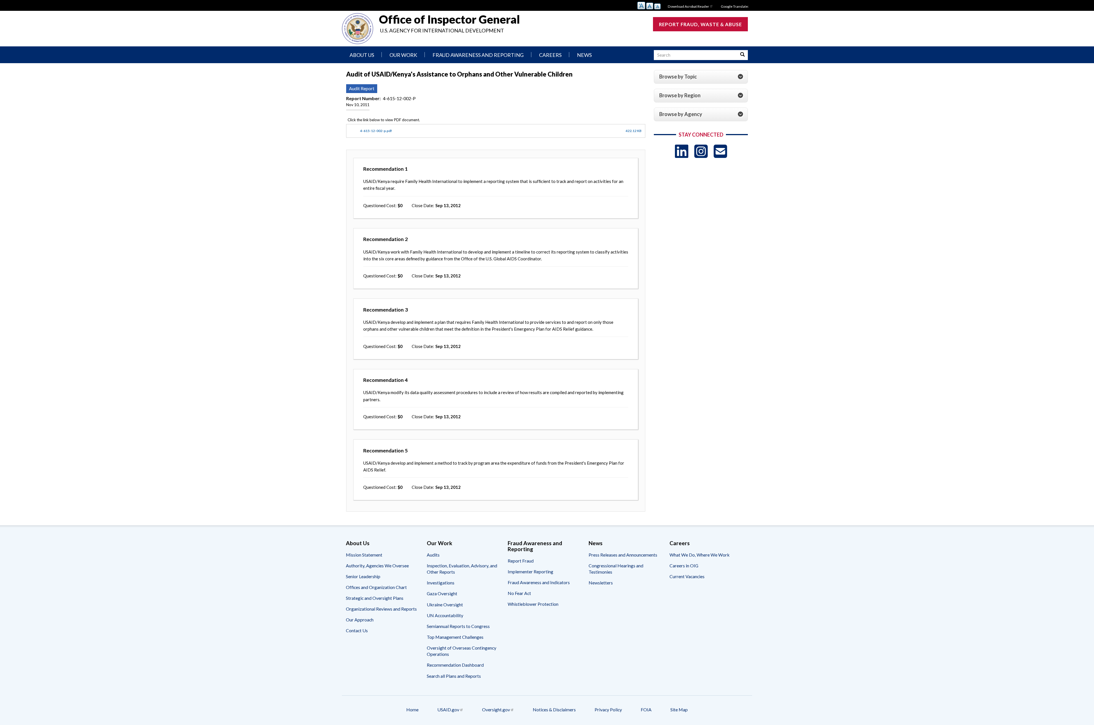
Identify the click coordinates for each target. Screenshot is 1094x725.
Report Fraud (521, 560)
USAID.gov (448, 709)
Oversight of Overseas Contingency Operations (461, 651)
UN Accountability (445, 615)
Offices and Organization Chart (376, 587)
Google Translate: (735, 6)
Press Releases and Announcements (623, 554)
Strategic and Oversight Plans (374, 598)
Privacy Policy (608, 709)
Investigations (440, 582)
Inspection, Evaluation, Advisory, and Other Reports (462, 568)
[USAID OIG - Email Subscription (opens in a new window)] (720, 151)
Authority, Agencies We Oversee (377, 565)
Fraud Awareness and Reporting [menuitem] (478, 55)
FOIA (646, 709)
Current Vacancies (687, 576)
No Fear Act (519, 593)
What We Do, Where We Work (700, 554)
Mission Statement (364, 554)
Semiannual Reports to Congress (458, 626)
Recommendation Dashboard (455, 665)
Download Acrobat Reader (688, 6)
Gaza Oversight (442, 593)
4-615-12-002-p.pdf (376, 131)
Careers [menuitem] (550, 55)
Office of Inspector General (449, 19)
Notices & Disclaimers (554, 709)
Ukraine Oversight (445, 604)
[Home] (357, 28)
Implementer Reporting (530, 571)
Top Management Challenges (455, 637)
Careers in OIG (684, 565)
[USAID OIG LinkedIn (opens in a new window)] (681, 151)
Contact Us (357, 630)
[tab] (701, 77)
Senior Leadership (363, 576)
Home (412, 709)
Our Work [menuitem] (403, 55)
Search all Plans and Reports (454, 676)
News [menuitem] (584, 55)
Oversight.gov (496, 709)
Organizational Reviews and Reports (381, 608)
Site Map (679, 709)
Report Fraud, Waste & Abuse (700, 24)
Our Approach (359, 619)
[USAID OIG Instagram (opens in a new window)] (701, 151)
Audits (433, 554)
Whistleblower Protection (533, 604)
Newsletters (601, 582)
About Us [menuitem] (362, 55)
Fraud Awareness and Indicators (539, 582)
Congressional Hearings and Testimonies (616, 568)
